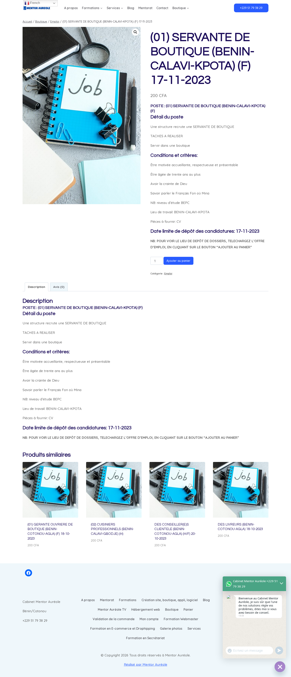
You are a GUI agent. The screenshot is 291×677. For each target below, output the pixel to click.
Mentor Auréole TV (112, 609)
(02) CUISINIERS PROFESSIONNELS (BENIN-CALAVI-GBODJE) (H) (112, 529)
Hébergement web (145, 609)
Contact (162, 8)
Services (194, 628)
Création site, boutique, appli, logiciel (170, 600)
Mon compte (149, 619)
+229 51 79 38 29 (251, 8)
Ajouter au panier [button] (105, 552)
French (34, 3)
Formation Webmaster (181, 619)
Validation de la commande (114, 619)
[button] (135, 32)
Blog (130, 8)
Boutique (172, 609)
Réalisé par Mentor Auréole (145, 664)
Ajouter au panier (178, 261)
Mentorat (145, 8)
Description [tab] (36, 287)
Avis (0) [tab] (58, 287)
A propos (71, 8)
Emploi (168, 273)
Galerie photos (171, 628)
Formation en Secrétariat (145, 638)
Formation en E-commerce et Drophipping (122, 628)
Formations (127, 600)
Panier (188, 609)
